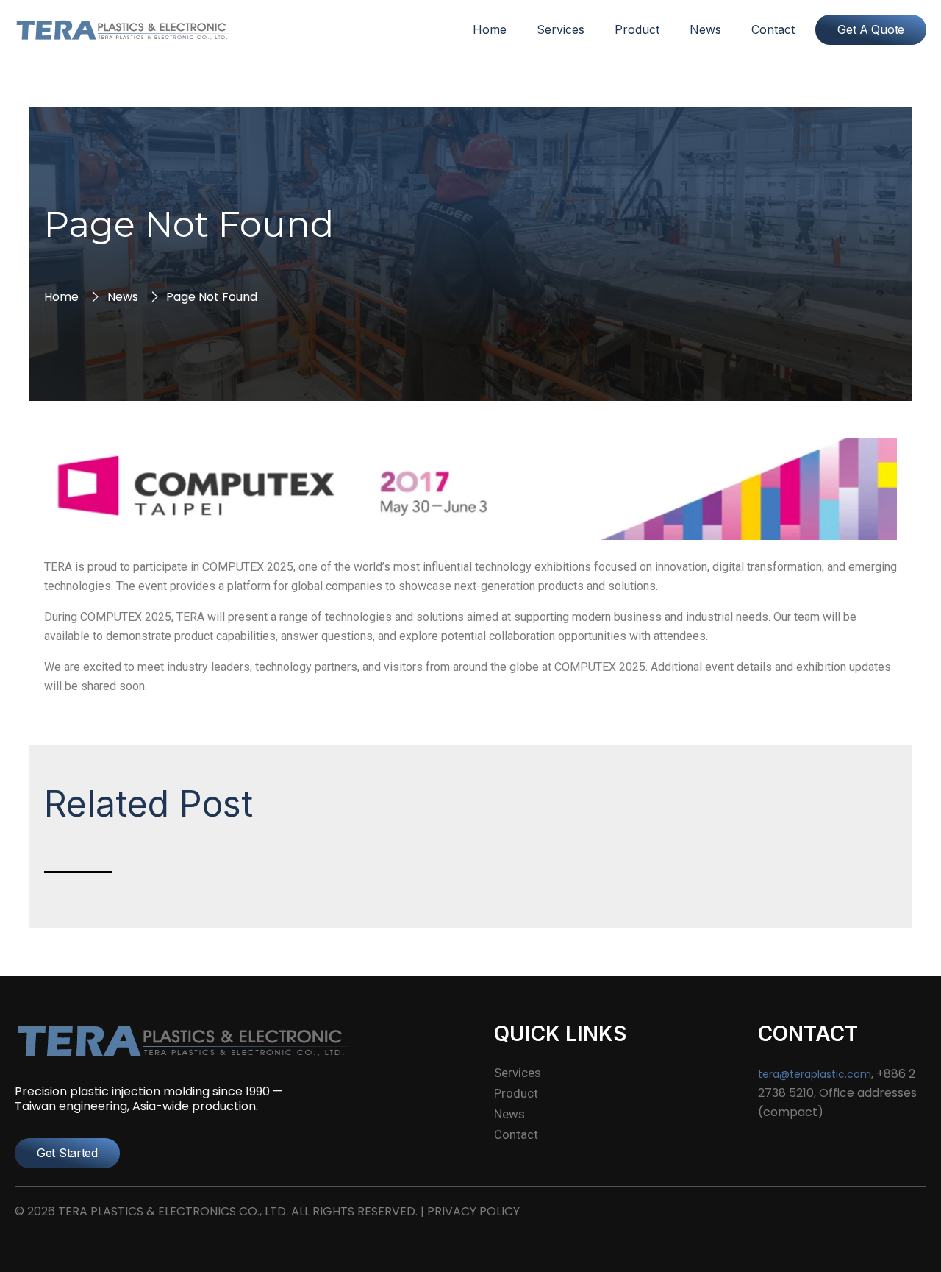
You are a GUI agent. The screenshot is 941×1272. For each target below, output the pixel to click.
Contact (773, 29)
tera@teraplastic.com (814, 1074)
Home (490, 29)
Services (560, 29)
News (705, 29)
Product (637, 29)
